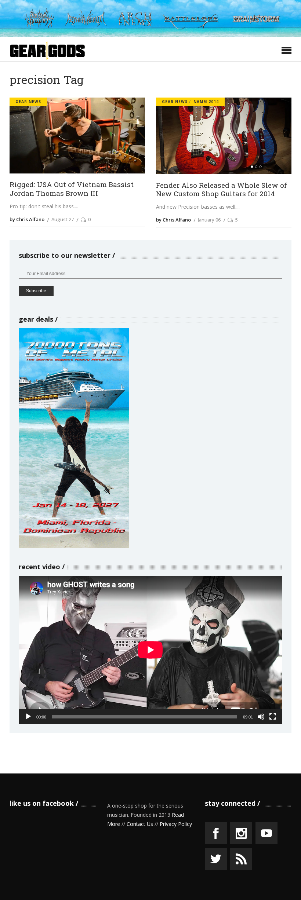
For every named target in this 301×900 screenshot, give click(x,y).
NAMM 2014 (206, 101)
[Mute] (261, 716)
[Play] (28, 716)
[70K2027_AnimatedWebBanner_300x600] (74, 546)
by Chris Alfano (27, 219)
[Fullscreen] (272, 716)
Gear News (28, 101)
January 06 (209, 219)
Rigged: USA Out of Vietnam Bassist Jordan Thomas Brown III (72, 188)
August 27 (62, 219)
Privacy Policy (176, 823)
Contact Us (140, 823)
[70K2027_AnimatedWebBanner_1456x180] (150, 35)
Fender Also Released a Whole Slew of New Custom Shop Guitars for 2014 (221, 189)
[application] (150, 650)
